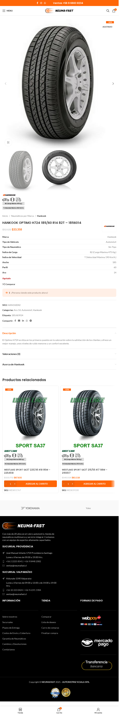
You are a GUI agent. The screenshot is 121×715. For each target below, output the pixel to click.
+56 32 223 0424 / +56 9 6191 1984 (23, 590)
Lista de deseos (48, 622)
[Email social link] (19, 321)
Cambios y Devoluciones (14, 644)
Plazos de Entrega (11, 627)
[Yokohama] (30, 508)
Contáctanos (8, 649)
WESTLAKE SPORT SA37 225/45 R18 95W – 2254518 (27, 471)
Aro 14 (17, 310)
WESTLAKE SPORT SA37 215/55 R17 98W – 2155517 (84, 471)
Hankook (41, 216)
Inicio (5, 216)
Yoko (88, 508)
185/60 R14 (17, 315)
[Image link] (23, 525)
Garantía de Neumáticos (14, 638)
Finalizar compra (49, 633)
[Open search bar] (107, 10)
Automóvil (27, 310)
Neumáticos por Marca (22, 216)
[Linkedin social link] (23, 321)
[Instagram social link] (41, 3)
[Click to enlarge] (8, 142)
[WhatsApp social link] (45, 3)
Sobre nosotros (9, 616)
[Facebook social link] (37, 3)
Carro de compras (50, 627)
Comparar (46, 616)
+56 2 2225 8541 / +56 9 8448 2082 (23, 561)
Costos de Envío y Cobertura (16, 633)
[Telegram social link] (31, 321)
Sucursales (7, 622)
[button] (5, 83)
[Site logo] (59, 10)
